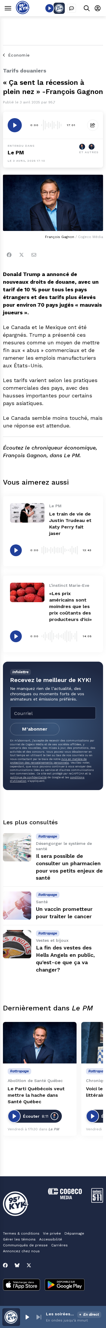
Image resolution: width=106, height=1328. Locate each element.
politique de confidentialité (28, 777)
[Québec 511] (97, 1201)
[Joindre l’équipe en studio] (71, 8)
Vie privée (52, 1233)
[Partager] (92, 125)
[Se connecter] (97, 8)
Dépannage (74, 1233)
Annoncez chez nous (21, 1251)
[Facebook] (9, 255)
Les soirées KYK (60, 1314)
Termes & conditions (21, 1233)
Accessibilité (50, 1239)
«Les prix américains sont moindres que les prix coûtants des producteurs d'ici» (70, 606)
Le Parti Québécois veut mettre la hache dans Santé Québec (36, 1095)
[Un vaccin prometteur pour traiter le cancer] (17, 905)
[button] (27, 1317)
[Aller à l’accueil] (23, 12)
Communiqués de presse (25, 1245)
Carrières (59, 1245)
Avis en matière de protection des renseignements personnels (48, 760)
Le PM (16, 152)
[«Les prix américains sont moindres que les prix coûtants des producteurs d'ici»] (27, 592)
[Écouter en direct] (49, 8)
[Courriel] (34, 255)
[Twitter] (21, 255)
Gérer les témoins (19, 1239)
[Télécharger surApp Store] (21, 1285)
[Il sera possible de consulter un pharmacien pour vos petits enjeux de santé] (17, 847)
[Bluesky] (17, 1265)
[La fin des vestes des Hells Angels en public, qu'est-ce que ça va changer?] (17, 944)
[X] (28, 1265)
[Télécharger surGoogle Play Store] (65, 1285)
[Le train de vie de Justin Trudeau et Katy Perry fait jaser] (27, 513)
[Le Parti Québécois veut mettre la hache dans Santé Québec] (40, 1042)
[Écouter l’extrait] (15, 125)
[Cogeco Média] (65, 1197)
